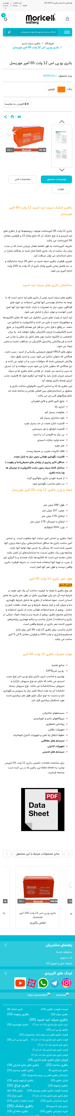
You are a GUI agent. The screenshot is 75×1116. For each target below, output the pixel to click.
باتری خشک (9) (15, 1009)
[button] (5, 117)
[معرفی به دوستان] (19, 117)
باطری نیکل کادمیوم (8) (57, 1106)
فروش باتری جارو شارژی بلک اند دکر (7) (49, 1055)
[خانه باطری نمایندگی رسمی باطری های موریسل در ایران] (40, 19)
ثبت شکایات (17, 3)
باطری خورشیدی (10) (17, 1024)
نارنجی (51, 89)
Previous (61, 122)
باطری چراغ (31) (18, 1085)
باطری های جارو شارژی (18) (23, 1065)
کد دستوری (66, 958)
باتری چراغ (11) (15, 1096)
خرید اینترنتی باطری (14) (54, 1111)
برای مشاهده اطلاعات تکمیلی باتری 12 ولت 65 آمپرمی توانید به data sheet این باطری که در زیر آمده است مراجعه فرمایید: (34, 767)
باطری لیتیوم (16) (58, 1085)
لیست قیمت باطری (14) (54, 1009)
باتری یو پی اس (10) (17, 1040)
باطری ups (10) (15, 1090)
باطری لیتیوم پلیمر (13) (20, 1080)
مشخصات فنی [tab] (23, 179)
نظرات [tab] (61, 189)
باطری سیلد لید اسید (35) (48, 1019)
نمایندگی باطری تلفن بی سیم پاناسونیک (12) (45, 1075)
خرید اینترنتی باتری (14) (54, 1101)
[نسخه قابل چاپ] (12, 117)
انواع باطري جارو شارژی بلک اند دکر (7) (50, 1095)
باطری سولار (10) (59, 1014)
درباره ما (15, 5)
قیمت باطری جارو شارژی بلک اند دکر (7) (49, 1039)
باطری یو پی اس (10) (57, 1030)
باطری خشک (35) (20, 1106)
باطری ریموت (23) (18, 1014)
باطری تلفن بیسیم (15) (20, 1070)
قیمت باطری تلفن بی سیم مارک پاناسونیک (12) (43, 1035)
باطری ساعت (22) (57, 1065)
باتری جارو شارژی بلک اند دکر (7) (53, 1044)
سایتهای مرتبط (64, 952)
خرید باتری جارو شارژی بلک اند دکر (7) (50, 1024)
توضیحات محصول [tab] (56, 179)
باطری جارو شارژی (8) (58, 1070)
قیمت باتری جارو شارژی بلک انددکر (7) (50, 1049)
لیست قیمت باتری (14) (20, 1101)
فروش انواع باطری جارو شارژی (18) (48, 1060)
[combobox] (35, 32)
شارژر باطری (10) (59, 1080)
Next (61, 170)
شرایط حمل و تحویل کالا (59, 963)
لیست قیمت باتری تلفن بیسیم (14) (47, 1090)
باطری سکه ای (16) (17, 1111)
